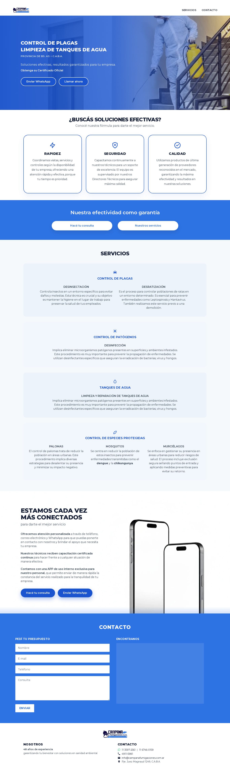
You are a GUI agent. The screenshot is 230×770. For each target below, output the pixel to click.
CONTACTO (209, 10)
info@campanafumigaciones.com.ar (143, 757)
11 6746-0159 (146, 749)
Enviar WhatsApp (38, 81)
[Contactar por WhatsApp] (115, 2)
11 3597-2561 (129, 749)
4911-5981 (127, 753)
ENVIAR (24, 708)
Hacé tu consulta (82, 225)
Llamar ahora (73, 81)
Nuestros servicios (148, 225)
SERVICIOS (189, 10)
